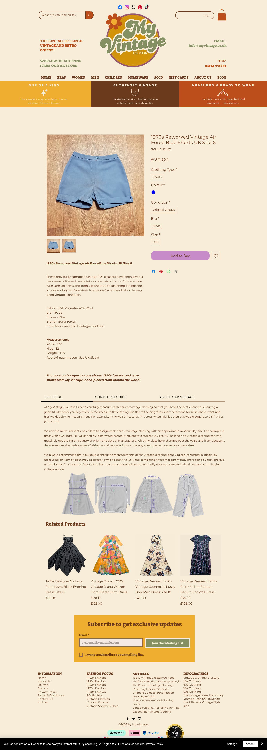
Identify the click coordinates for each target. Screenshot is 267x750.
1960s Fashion (96, 685)
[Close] (262, 744)
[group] (133, 570)
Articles (43, 702)
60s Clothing (192, 684)
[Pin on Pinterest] (161, 271)
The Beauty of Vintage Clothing (153, 685)
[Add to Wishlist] (215, 255)
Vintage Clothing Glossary (201, 677)
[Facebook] (120, 7)
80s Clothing (192, 691)
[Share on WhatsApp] (168, 271)
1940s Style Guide (144, 696)
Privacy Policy (154, 744)
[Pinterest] (140, 7)
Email (84, 635)
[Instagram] (127, 7)
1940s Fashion (96, 678)
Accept (250, 744)
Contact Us (45, 699)
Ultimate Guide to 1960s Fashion (153, 692)
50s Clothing (192, 681)
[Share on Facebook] (153, 271)
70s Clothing (192, 688)
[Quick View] (66, 555)
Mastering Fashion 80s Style (150, 689)
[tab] (67, 397)
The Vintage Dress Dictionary (203, 695)
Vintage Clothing (98, 699)
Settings (232, 744)
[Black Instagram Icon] (139, 719)
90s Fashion (95, 695)
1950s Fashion (96, 681)
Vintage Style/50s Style (102, 706)
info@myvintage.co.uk (208, 45)
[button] (222, 14)
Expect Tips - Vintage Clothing (152, 711)
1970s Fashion (96, 688)
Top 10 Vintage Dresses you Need (154, 677)
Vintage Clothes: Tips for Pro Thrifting (156, 707)
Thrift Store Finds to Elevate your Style (157, 681)
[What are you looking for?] (89, 15)
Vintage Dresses (98, 702)
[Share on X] (176, 271)
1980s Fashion (96, 692)
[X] (133, 7)
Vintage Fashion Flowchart (201, 698)
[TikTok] (147, 7)
